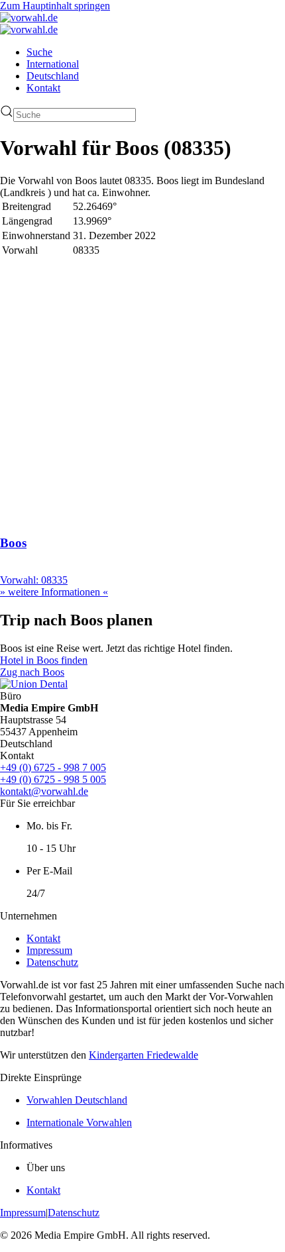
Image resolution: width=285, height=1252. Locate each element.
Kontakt (43, 87)
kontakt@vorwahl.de (44, 791)
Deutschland (53, 75)
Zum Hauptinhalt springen (55, 5)
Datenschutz (52, 962)
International (53, 64)
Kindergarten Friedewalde (143, 1055)
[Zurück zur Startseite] (29, 17)
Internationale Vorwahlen (79, 1122)
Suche (39, 52)
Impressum (49, 950)
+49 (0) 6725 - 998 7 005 (53, 767)
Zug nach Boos (32, 672)
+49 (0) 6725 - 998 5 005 (53, 779)
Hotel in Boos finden (43, 660)
